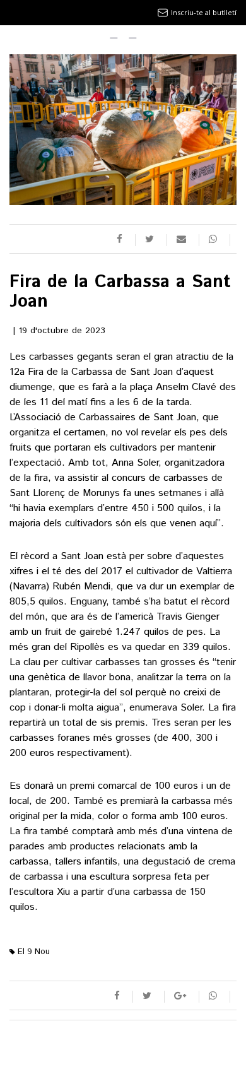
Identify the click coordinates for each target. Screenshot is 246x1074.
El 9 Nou (32, 952)
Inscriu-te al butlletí (204, 12)
